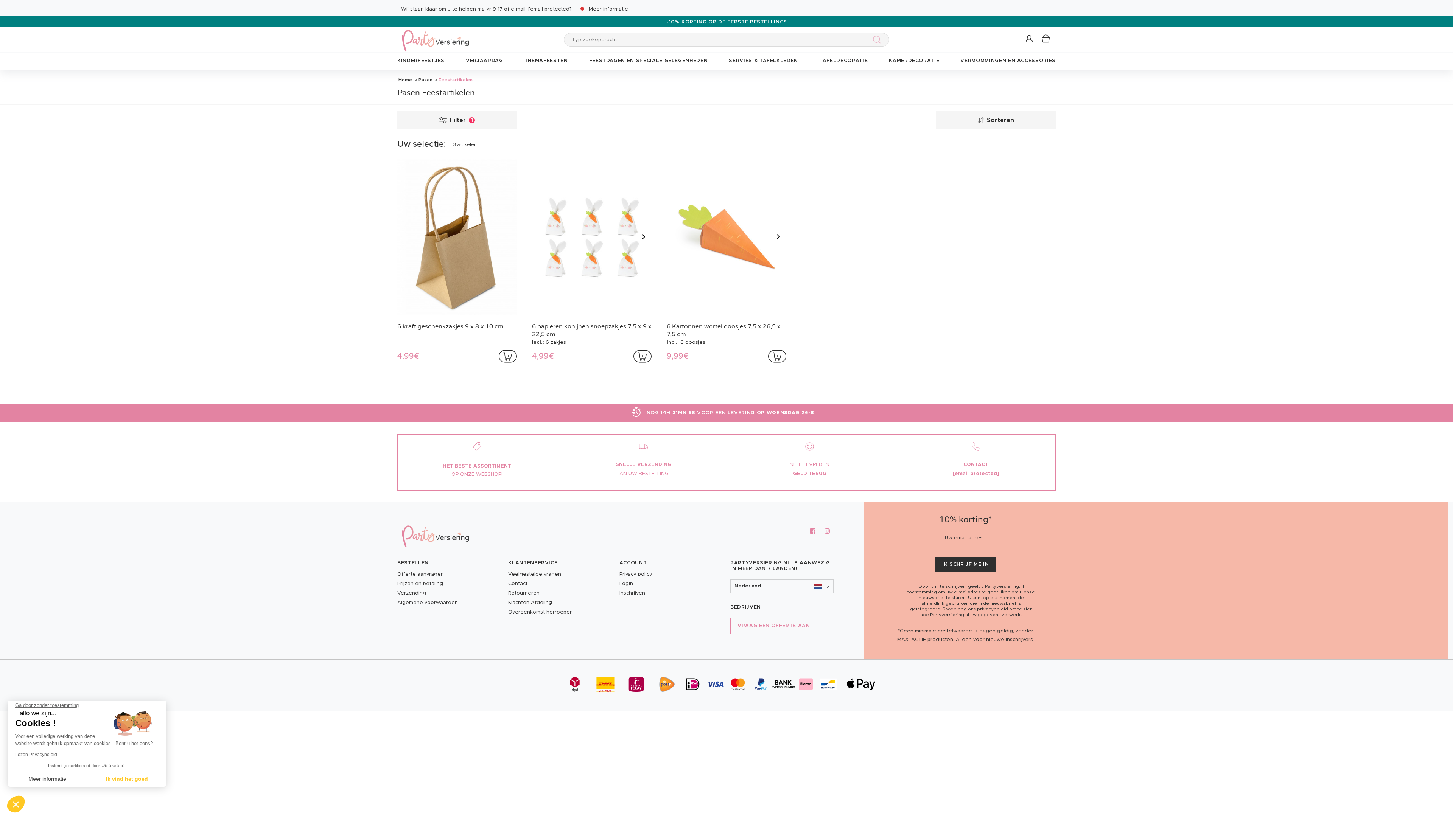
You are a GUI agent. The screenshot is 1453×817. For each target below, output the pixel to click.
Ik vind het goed (127, 779)
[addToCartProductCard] (508, 356)
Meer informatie (608, 9)
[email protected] (549, 9)
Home (405, 80)
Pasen (425, 80)
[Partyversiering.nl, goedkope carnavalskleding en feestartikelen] (435, 35)
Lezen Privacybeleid (36, 754)
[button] (1030, 39)
